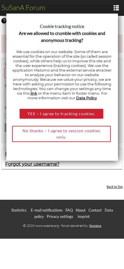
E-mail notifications (47, 210)
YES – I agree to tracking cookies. (61, 113)
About (81, 210)
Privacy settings (60, 216)
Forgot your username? (32, 164)
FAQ (69, 210)
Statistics (19, 210)
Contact (95, 210)
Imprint (84, 216)
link (34, 93)
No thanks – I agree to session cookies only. (61, 133)
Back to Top (115, 186)
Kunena (95, 225)
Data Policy (86, 98)
